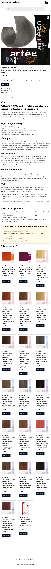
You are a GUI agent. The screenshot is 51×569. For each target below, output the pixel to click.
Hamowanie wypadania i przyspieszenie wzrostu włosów (18, 236)
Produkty (9, 90)
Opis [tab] (3, 97)
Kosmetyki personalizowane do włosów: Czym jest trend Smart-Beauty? (23, 233)
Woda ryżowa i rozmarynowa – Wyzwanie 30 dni (16, 241)
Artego (7, 92)
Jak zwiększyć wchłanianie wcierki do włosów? (15, 231)
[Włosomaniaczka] (10, 2)
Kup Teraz (5, 84)
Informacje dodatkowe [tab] (14, 97)
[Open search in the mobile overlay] (25, 8)
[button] (48, 17)
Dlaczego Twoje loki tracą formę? (12, 238)
